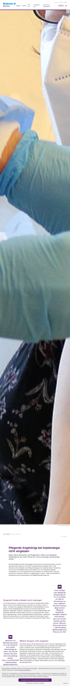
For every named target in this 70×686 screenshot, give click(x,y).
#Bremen (62, 623)
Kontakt (65, 2)
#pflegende (62, 592)
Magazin (18, 5)
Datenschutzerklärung (25, 670)
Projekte (24, 5)
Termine (56, 2)
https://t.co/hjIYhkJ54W (10, 660)
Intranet (61, 2)
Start (4, 534)
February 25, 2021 (59, 632)
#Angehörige (58, 594)
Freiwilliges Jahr (37, 5)
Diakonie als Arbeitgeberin (46, 5)
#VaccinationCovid (59, 625)
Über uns (29, 5)
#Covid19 (56, 605)
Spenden (61, 5)
